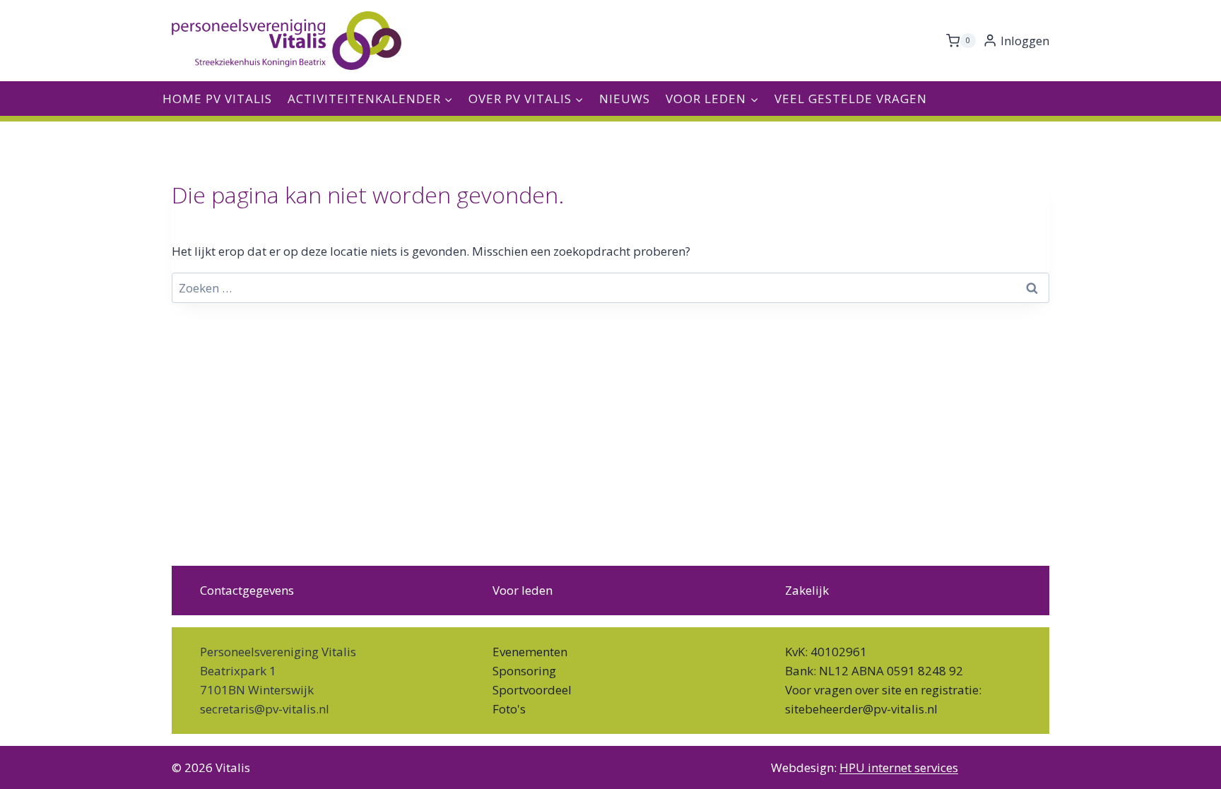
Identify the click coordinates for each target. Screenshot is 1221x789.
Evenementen (529, 651)
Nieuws (624, 98)
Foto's (509, 709)
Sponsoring (524, 671)
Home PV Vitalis (217, 98)
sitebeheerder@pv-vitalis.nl (861, 709)
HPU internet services (898, 767)
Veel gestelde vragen (850, 98)
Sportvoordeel (532, 690)
